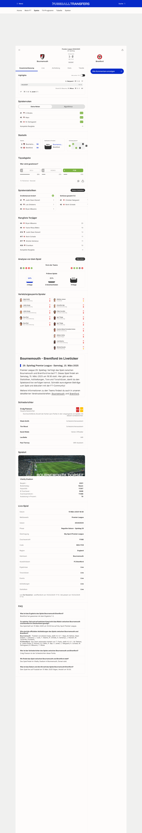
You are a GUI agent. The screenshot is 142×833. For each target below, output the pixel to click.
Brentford (74, 393)
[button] (20, 3)
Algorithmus (68, 106)
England (80, 550)
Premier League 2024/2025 (71, 49)
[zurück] (19, 50)
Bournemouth (58, 393)
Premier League (78, 517)
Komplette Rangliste (27, 126)
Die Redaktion (28, 595)
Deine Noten (35, 106)
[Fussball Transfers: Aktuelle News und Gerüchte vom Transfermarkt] (71, 3)
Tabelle (81, 68)
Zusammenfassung (26, 68)
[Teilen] (122, 50)
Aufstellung (56, 68)
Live (42, 68)
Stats (69, 68)
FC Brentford (79, 562)
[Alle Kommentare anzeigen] (78, 181)
